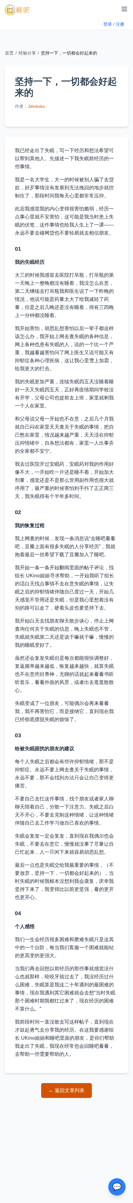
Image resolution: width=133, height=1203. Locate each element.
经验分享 (27, 53)
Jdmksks (36, 106)
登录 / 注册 (113, 24)
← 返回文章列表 (66, 1090)
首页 (9, 53)
